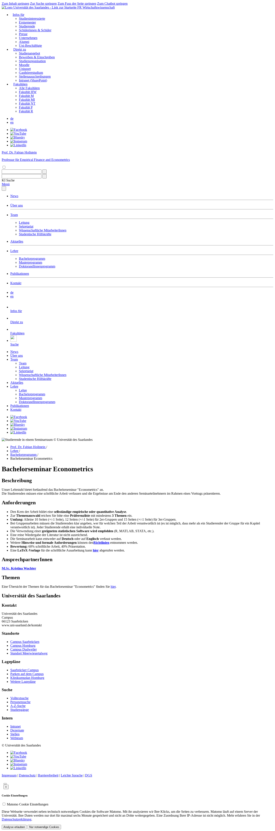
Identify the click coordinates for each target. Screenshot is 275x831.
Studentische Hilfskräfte (35, 234)
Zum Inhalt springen (15, 3)
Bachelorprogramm (32, 258)
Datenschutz (27, 775)
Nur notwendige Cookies (44, 827)
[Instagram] (18, 141)
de (12, 118)
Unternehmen (28, 38)
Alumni (24, 42)
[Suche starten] (44, 171)
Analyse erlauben (14, 827)
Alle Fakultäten (29, 88)
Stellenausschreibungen (35, 76)
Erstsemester (27, 22)
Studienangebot (29, 53)
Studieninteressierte (32, 18)
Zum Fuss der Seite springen (77, 3)
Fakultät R (26, 111)
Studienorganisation (32, 61)
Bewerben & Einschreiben (37, 57)
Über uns (16, 205)
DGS (88, 775)
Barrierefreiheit (48, 775)
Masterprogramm (30, 262)
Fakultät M (26, 96)
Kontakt (15, 283)
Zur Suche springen (43, 3)
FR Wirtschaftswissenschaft (96, 7)
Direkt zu (19, 49)
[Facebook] (18, 129)
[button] (8, 180)
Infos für (18, 15)
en (12, 122)
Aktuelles (16, 241)
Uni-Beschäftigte (30, 45)
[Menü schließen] (4, 188)
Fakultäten (20, 84)
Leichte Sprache (72, 775)
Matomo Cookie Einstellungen (27, 804)
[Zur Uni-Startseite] (39, 7)
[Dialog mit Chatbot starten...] (5, 783)
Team (14, 215)
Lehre (14, 251)
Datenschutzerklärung (16, 819)
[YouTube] (18, 133)
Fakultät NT (27, 103)
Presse (23, 34)
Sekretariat (26, 226)
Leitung (24, 222)
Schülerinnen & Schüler (35, 30)
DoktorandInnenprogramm (37, 266)
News (14, 196)
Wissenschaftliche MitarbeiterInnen (42, 230)
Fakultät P (26, 107)
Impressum (9, 775)
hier (113, 586)
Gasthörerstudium (31, 72)
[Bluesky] (17, 137)
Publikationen (19, 273)
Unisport (25, 69)
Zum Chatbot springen (112, 3)
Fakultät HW (28, 92)
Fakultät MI (27, 99)
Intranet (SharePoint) (33, 80)
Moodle (24, 65)
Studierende (27, 26)
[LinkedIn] (18, 145)
